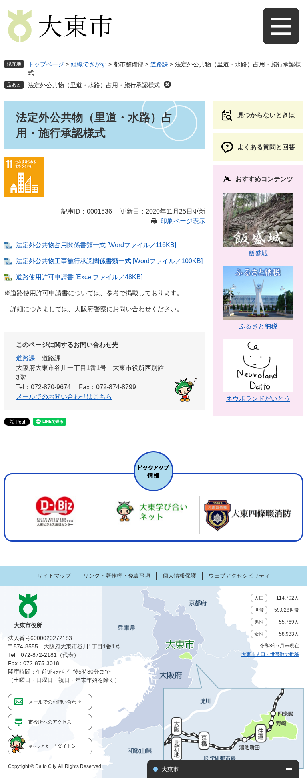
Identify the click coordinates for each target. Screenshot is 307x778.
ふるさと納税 (258, 326)
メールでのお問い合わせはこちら (64, 396)
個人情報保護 (179, 575)
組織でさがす (89, 64)
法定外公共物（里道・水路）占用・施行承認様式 (94, 85)
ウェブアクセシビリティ (239, 575)
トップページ (46, 64)
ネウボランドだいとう (258, 398)
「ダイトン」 (54, 746)
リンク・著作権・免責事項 (116, 575)
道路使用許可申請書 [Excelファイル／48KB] (79, 277)
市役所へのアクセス (50, 722)
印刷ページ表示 (183, 221)
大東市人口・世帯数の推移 (270, 654)
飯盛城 (258, 253)
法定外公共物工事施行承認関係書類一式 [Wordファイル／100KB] (109, 261)
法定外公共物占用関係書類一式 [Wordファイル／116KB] (96, 245)
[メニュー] (281, 26)
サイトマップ (54, 575)
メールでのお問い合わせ (54, 702)
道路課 (160, 64)
